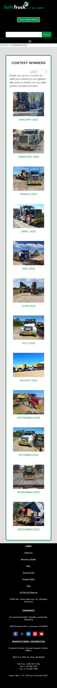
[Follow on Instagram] (35, 634)
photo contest (30, 75)
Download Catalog (28, 19)
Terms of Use (28, 572)
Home (4, 45)
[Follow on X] (22, 634)
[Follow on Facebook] (15, 634)
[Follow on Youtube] (41, 634)
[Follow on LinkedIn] (28, 634)
